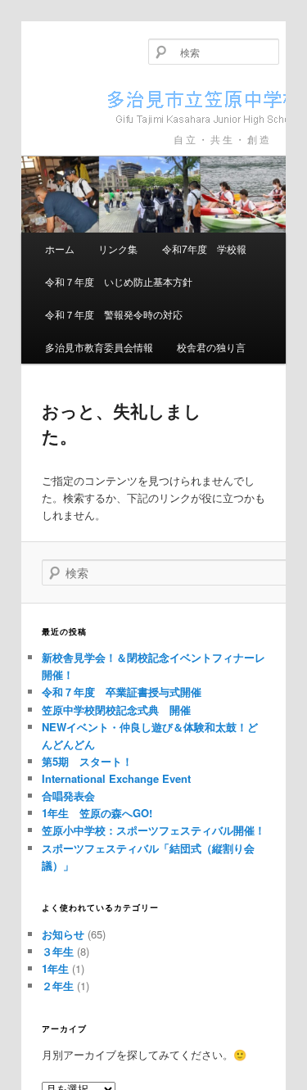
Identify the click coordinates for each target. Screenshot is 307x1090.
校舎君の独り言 (211, 347)
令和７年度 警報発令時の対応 (114, 314)
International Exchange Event (116, 778)
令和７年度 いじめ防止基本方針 (118, 281)
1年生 (55, 968)
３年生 (58, 951)
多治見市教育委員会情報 (99, 347)
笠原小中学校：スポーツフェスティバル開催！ (153, 830)
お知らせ (63, 934)
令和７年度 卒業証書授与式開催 (121, 691)
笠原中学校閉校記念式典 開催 (116, 709)
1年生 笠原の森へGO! (97, 813)
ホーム (59, 249)
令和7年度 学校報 (204, 249)
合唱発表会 (68, 795)
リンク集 (118, 249)
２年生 (58, 985)
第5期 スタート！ (87, 761)
